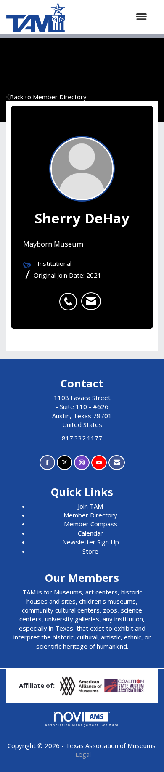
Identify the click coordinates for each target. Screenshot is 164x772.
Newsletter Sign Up (90, 542)
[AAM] (81, 685)
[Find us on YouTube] (99, 462)
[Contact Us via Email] (116, 462)
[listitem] (70, 297)
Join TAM (90, 506)
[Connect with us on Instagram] (82, 462)
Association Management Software (82, 725)
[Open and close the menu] (110, 16)
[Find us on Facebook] (47, 462)
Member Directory (90, 515)
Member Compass (90, 524)
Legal (83, 754)
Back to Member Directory (48, 97)
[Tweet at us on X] (64, 462)
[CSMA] (124, 685)
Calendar (90, 533)
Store (90, 551)
